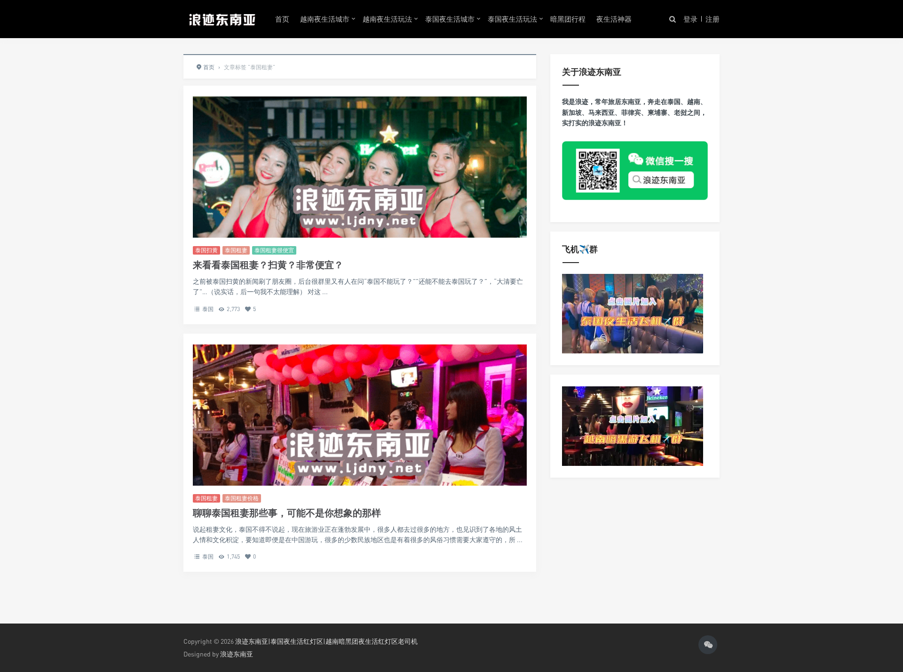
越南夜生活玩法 (387, 19)
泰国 (208, 308)
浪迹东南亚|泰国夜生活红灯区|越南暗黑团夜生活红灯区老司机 (326, 641)
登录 (690, 19)
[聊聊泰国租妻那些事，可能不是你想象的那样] (360, 452)
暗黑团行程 (568, 19)
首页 (282, 19)
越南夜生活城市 (324, 19)
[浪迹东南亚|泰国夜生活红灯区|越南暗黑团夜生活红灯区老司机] (222, 19)
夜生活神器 (614, 19)
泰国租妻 (236, 250)
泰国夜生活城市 (450, 19)
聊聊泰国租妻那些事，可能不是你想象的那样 (287, 513)
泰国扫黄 (206, 250)
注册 (712, 19)
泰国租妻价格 (242, 498)
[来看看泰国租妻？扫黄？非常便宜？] (360, 206)
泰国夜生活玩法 (512, 19)
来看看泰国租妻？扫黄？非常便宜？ (268, 265)
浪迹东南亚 (236, 654)
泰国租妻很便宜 (274, 250)
